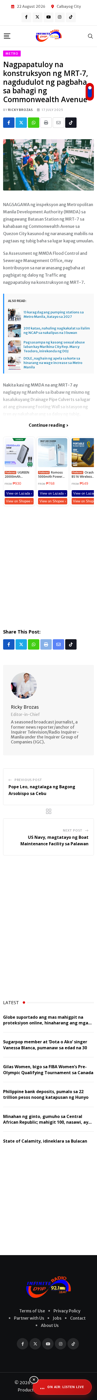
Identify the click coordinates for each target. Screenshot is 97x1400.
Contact (78, 1318)
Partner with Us (29, 1318)
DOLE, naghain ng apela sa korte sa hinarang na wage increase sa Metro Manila (53, 362)
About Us (50, 1325)
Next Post (73, 830)
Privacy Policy (67, 1310)
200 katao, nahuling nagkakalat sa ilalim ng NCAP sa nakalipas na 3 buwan (57, 330)
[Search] (90, 36)
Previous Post (28, 780)
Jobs (57, 1318)
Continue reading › (48, 425)
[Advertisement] (48, 566)
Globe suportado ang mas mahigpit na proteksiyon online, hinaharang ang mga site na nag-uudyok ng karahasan (45, 1023)
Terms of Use (32, 1310)
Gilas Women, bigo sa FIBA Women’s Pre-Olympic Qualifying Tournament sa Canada (48, 1069)
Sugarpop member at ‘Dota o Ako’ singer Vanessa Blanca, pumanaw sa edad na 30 (45, 1044)
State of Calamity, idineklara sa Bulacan (45, 1141)
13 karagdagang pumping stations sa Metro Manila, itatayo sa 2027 (54, 314)
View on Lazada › (19, 493)
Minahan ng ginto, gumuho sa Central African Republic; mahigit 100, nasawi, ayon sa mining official (48, 1122)
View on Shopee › (19, 501)
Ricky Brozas (20, 110)
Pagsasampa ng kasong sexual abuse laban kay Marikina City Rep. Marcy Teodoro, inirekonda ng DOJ (54, 346)
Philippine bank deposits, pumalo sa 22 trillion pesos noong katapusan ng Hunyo (45, 1094)
